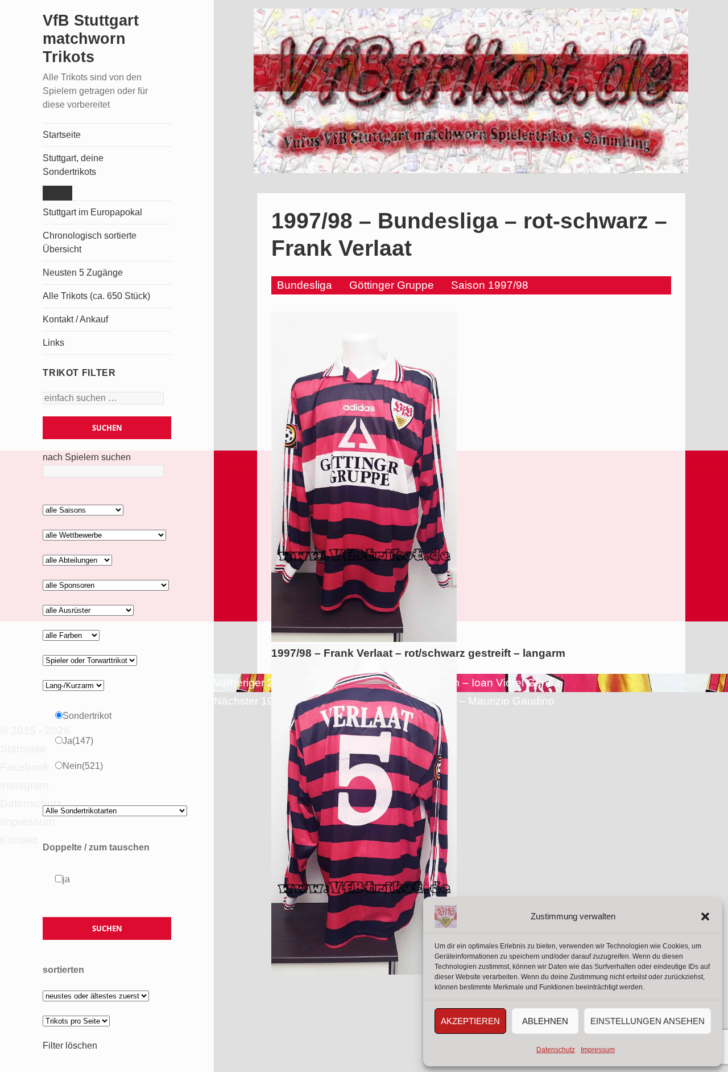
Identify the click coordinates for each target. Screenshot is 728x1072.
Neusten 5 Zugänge (83, 272)
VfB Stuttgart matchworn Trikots (91, 39)
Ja (78, 741)
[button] (705, 916)
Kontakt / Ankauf (75, 319)
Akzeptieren (470, 1021)
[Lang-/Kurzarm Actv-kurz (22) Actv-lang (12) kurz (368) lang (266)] (73, 685)
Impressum (598, 1050)
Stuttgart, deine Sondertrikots (73, 165)
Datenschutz (555, 1050)
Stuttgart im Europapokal (92, 212)
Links (53, 342)
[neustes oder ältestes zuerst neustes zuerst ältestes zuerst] (96, 995)
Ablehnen (545, 1021)
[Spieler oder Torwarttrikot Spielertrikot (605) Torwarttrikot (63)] (90, 660)
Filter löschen (70, 1045)
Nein (83, 766)
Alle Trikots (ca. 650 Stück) (96, 296)
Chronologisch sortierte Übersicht (89, 242)
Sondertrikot (87, 716)
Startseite (62, 135)
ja (66, 879)
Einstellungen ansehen (647, 1021)
